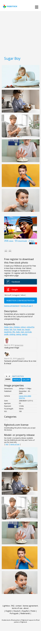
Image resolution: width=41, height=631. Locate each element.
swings (24, 334)
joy (23, 329)
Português (14, 613)
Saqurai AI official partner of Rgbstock (26, 621)
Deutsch (16, 611)
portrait (28, 332)
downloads (22, 241)
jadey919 (20, 358)
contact (19, 606)
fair (11, 329)
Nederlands (25, 613)
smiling (12, 334)
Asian (6, 327)
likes (32, 241)
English (9, 611)
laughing (7, 332)
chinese (16, 327)
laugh (27, 329)
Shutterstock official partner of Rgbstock (15, 620)
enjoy (6, 329)
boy (11, 327)
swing (18, 334)
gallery (26, 379)
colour (23, 327)
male (18, 332)
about (26, 608)
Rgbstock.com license (16, 424)
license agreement (30, 606)
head (19, 329)
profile (16, 379)
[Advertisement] (20, 33)
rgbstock (12, 6)
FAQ (7, 444)
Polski (33, 611)
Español (25, 611)
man (22, 332)
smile (6, 334)
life (13, 332)
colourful (30, 327)
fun (14, 329)
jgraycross (19, 345)
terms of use (14, 444)
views (11, 241)
